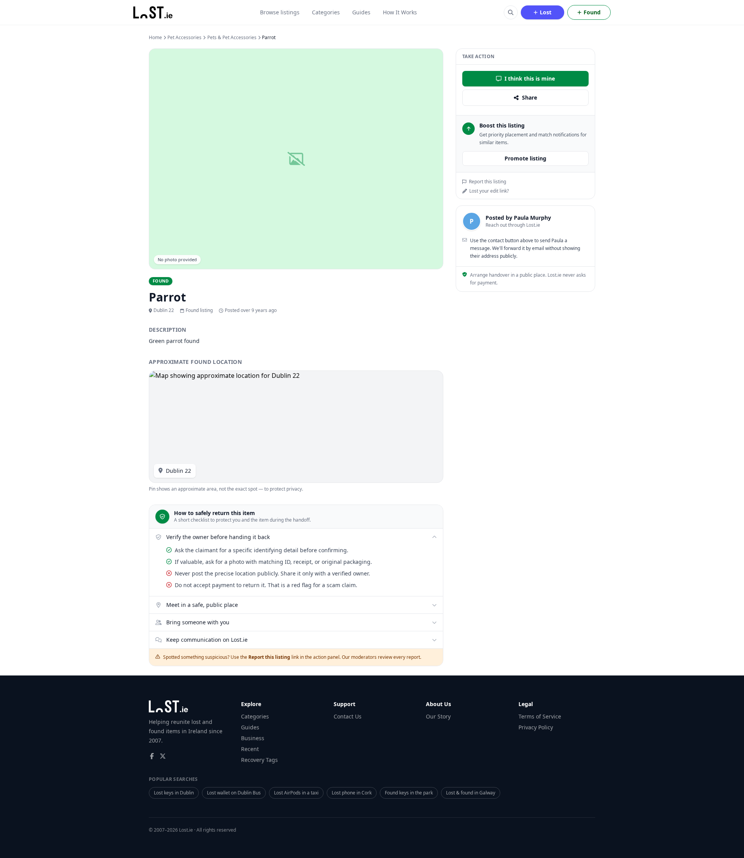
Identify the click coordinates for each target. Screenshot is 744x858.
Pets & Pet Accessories (232, 37)
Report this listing (487, 182)
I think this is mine (530, 78)
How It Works (400, 12)
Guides (361, 12)
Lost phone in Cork (352, 792)
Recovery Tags (259, 759)
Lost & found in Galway (470, 792)
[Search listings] (511, 12)
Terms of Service (539, 716)
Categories (326, 12)
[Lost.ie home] (153, 12)
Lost (545, 12)
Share (529, 97)
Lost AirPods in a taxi (296, 792)
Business (252, 738)
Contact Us (348, 716)
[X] (163, 756)
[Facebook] (152, 756)
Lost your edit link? (489, 191)
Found (592, 12)
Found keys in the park (409, 792)
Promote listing (525, 158)
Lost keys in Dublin (174, 792)
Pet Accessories (184, 37)
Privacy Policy (535, 727)
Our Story (438, 716)
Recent (250, 749)
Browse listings (280, 12)
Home (155, 37)
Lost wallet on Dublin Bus (234, 792)
